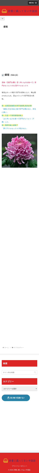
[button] (35, 372)
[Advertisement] (19, 49)
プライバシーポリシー (19, 466)
